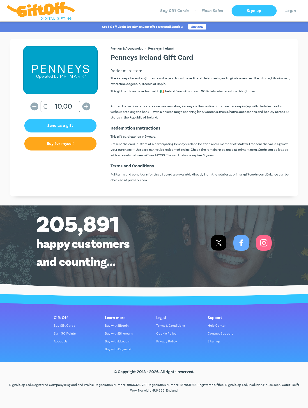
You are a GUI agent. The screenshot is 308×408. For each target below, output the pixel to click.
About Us (60, 341)
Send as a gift (60, 125)
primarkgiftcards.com (249, 174)
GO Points (208, 91)
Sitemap (214, 341)
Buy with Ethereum (119, 333)
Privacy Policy (166, 341)
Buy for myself (60, 143)
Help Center (216, 326)
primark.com (247, 150)
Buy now (197, 27)
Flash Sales (212, 10)
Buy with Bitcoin (117, 326)
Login (290, 10)
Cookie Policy (166, 333)
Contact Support (220, 333)
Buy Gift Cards (174, 10)
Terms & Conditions (170, 326)
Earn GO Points (65, 333)
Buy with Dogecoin (118, 349)
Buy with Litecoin (117, 341)
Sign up (254, 10)
